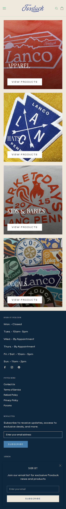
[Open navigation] (4, 8)
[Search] (56, 8)
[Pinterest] (19, 367)
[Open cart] (62, 8)
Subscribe (33, 499)
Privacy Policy (11, 400)
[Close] (60, 465)
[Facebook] (5, 367)
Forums (8, 405)
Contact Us (9, 384)
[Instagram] (12, 367)
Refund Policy (11, 395)
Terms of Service (12, 389)
